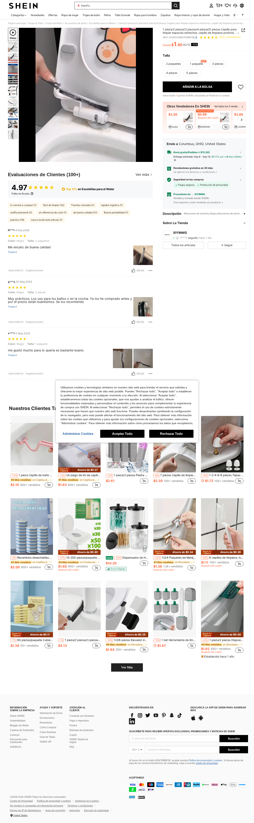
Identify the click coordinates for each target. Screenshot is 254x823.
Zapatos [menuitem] (165, 15)
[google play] (201, 720)
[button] (235, 5)
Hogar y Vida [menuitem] (222, 15)
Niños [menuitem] (107, 15)
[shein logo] (23, 5)
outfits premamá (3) (21, 212)
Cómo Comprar (48, 727)
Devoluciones (47, 718)
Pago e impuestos (79, 720)
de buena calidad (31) (85, 212)
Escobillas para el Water (102, 23)
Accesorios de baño (76, 23)
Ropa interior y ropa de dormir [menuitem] (192, 15)
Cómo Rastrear (48, 732)
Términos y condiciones (80, 805)
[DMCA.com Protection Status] (141, 797)
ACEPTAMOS (136, 778)
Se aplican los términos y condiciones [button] (194, 171)
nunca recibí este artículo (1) (46, 219)
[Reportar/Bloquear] (150, 270)
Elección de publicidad (96, 810)
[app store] (193, 720)
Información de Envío (51, 713)
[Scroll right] (242, 15)
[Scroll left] (237, 15)
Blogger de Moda (19, 725)
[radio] (173, 63)
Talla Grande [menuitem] (122, 15)
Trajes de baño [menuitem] (91, 15)
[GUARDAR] (240, 86)
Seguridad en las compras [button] (188, 179)
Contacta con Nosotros (81, 716)
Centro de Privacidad (21, 801)
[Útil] (133, 270)
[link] (219, 5)
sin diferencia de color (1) (52, 212)
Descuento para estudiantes (18, 741)
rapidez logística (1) (112, 205)
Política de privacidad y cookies (205, 760)
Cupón (73, 735)
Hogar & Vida (35, 23)
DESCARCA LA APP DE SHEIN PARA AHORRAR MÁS (218, 709)
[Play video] (86, 95)
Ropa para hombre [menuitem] (145, 15)
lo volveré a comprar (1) (23, 205)
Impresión (74, 810)
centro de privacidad (207, 763)
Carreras (14, 735)
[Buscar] (176, 5)
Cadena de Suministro (22, 730)
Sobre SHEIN (17, 716)
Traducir (12, 252)
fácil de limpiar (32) (53, 205)
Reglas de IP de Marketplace (25, 810)
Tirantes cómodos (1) (82, 205)
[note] (79, 469)
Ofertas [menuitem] (52, 15)
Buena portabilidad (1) (116, 212)
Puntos (73, 725)
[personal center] (211, 5)
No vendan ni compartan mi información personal (36, 805)
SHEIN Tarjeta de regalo (78, 741)
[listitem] (180, 120)
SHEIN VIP (45, 741)
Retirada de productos (81, 730)
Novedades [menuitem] (37, 15)
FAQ (71, 747)
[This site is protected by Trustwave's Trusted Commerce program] (132, 797)
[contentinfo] (188, 787)
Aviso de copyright (55, 810)
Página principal (17, 23)
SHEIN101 (15, 747)
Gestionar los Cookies (87, 801)
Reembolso (46, 722)
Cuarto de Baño (53, 23)
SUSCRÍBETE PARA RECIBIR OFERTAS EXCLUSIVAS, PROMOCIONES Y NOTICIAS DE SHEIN (182, 731)
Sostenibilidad (17, 720)
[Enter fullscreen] (148, 158)
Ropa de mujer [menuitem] (70, 15)
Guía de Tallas (47, 737)
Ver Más (127, 667)
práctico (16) (17, 219)
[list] (158, 718)
